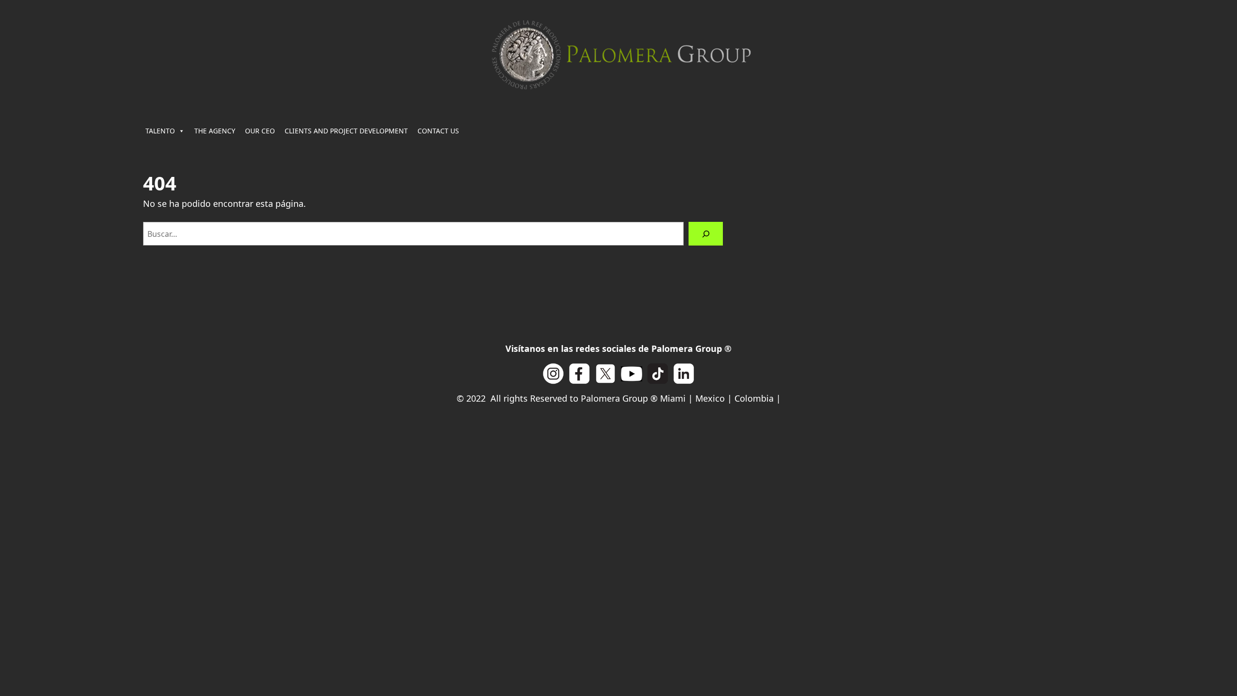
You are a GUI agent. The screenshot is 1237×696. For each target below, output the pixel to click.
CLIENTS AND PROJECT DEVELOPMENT (346, 130)
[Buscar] (706, 234)
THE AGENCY (214, 130)
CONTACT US (438, 130)
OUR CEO (260, 130)
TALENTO (160, 130)
